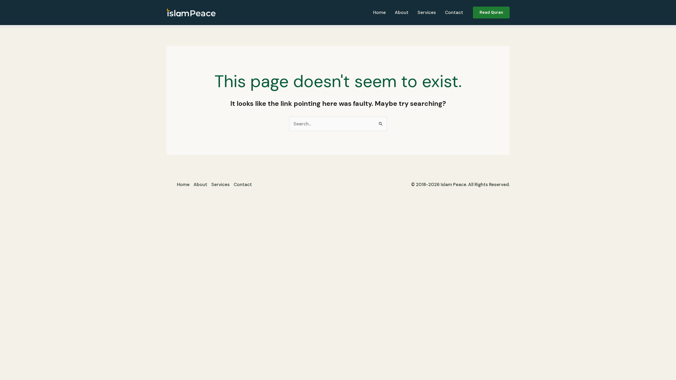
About (402, 12)
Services (426, 12)
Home (379, 12)
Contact (454, 12)
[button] (491, 12)
